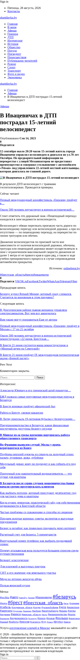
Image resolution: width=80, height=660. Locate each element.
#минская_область (31, 614)
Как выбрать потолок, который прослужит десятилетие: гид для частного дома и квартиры (38, 494)
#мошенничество (57, 614)
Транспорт (14, 70)
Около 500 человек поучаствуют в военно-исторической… (37, 209)
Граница (12, 33)
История (12, 44)
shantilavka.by (8, 17)
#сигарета (35, 622)
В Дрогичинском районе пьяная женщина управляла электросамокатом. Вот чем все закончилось (33, 311)
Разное (11, 64)
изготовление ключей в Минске (29, 628)
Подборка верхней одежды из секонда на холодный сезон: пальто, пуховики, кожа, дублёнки (37, 456)
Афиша (12, 30)
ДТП (10, 37)
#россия (24, 621)
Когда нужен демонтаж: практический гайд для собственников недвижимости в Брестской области (40, 504)
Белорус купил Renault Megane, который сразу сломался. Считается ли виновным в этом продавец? (36, 295)
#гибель (5, 607)
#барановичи (43, 597)
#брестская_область (12, 274)
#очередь (32, 618)
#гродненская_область (22, 607)
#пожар (50, 618)
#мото (44, 614)
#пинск (41, 618)
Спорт (11, 67)
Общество (13, 47)
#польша (61, 618)
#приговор (74, 618)
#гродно (37, 607)
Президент (14, 54)
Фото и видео (16, 74)
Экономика (14, 77)
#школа (67, 622)
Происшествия (16, 57)
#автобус (23, 597)
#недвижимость (19, 618)
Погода (12, 50)
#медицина (5, 614)
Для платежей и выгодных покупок (22, 566)
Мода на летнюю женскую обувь (21, 579)
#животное (73, 607)
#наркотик (4, 618)
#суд (43, 621)
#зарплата (6, 610)
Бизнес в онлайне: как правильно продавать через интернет (38, 528)
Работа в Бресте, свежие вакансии (21, 412)
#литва (72, 610)
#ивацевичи (41, 274)
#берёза (3, 603)
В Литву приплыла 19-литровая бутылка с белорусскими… (37, 419)
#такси (50, 622)
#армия (31, 598)
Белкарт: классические (14, 560)
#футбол (58, 621)
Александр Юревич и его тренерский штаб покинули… (35, 390)
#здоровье (17, 611)
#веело (29, 274)
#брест (15, 602)
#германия (74, 603)
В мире (12, 27)
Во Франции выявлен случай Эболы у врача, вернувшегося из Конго (30, 446)
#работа (14, 621)
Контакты (13, 11)
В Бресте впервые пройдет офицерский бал (27, 406)
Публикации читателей (22, 60)
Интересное (15, 40)
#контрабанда (50, 610)
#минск (16, 614)
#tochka (4, 597)
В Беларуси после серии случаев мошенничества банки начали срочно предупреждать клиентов (37, 485)
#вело (66, 603)
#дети (62, 607)
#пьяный (4, 622)
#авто (14, 597)
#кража (63, 610)
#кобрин (36, 611)
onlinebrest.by (71, 268)
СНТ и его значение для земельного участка (28, 572)
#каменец (27, 611)
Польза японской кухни (15, 585)
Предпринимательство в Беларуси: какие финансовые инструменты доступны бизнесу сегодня (34, 427)
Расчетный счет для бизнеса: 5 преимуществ (28, 534)
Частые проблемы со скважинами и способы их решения (36, 512)
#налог (72, 614)
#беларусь (64, 596)
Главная (12, 23)
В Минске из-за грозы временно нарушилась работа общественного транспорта (35, 436)
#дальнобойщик (49, 607)
